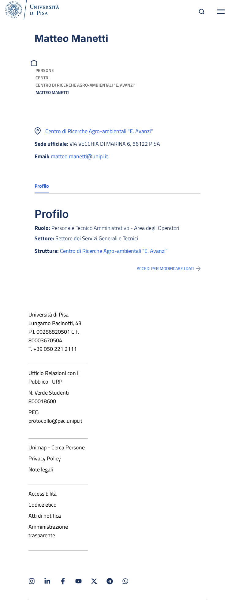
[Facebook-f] (63, 581)
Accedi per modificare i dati (165, 268)
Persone (44, 70)
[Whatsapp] (125, 581)
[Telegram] (109, 581)
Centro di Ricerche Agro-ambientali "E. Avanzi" (85, 85)
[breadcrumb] (35, 62)
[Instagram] (31, 581)
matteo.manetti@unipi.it (79, 156)
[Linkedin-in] (47, 581)
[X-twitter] (94, 581)
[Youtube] (78, 581)
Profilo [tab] (42, 185)
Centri (42, 77)
